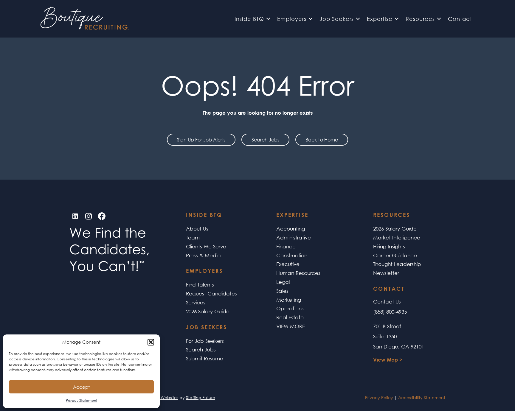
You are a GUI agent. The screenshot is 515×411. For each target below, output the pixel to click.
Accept (81, 387)
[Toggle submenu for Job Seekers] (358, 18)
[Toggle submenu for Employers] (310, 18)
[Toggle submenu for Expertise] (396, 18)
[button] (151, 342)
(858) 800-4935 (390, 312)
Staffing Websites (161, 397)
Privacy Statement (81, 400)
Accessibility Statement (421, 397)
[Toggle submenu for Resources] (439, 18)
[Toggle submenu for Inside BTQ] (268, 18)
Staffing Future (200, 397)
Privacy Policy (379, 397)
